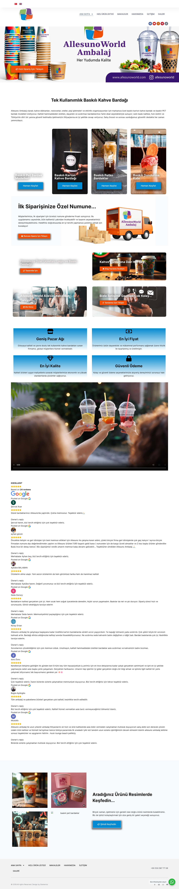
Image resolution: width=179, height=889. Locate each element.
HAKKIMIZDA (137, 14)
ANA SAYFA (85, 14)
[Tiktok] (166, 23)
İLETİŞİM (150, 14)
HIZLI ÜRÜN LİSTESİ (105, 14)
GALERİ (161, 14)
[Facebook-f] (155, 884)
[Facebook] (150, 23)
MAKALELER (122, 14)
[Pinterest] (162, 23)
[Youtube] (167, 884)
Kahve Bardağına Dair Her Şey (122, 262)
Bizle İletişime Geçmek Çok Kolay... (126, 296)
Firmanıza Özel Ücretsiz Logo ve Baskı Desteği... (48, 262)
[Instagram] (158, 23)
